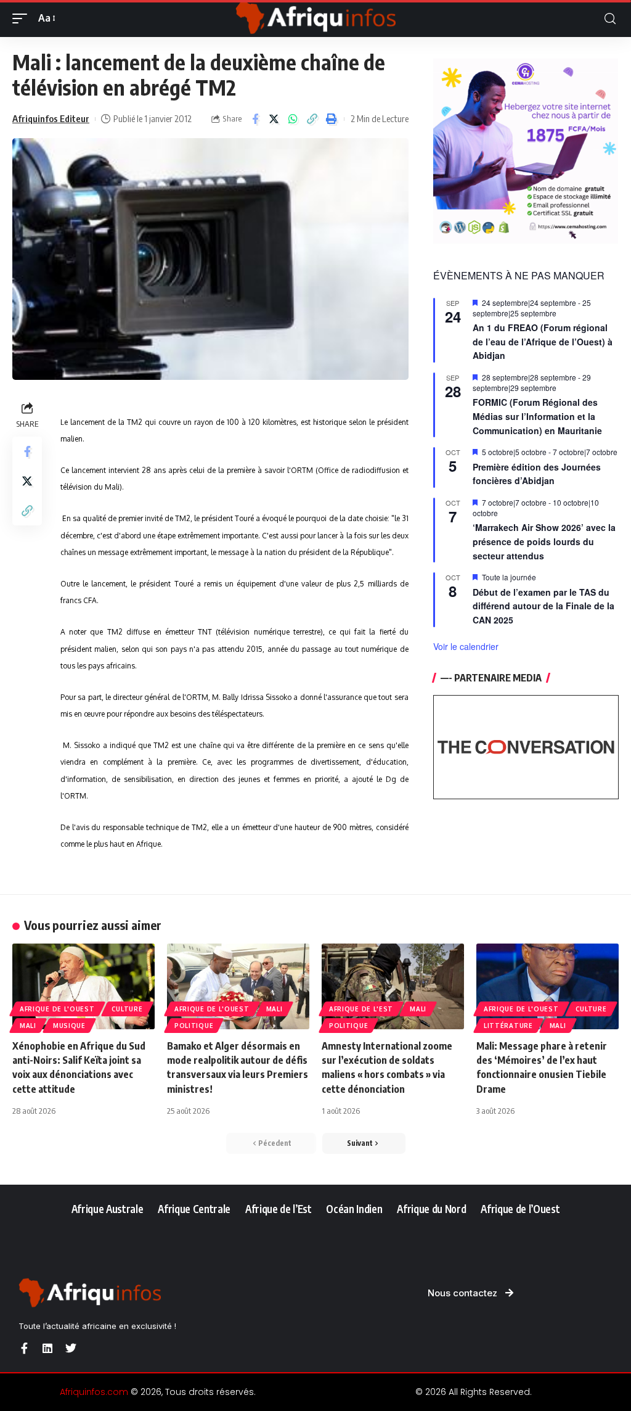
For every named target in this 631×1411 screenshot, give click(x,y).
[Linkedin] (47, 1348)
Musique (69, 1025)
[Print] (331, 119)
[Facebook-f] (24, 1348)
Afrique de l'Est (361, 1009)
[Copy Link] (312, 119)
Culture (127, 1009)
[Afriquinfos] (315, 18)
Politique (193, 1025)
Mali (28, 1025)
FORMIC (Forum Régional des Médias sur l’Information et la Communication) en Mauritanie (537, 416)
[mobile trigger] (22, 18)
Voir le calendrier (466, 646)
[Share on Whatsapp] (293, 119)
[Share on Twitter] (274, 119)
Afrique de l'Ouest (57, 1009)
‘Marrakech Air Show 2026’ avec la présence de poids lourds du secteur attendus (544, 541)
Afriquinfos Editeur (50, 118)
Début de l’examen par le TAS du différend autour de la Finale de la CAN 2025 (543, 606)
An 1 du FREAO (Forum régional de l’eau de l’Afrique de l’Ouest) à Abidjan (543, 341)
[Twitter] (70, 1348)
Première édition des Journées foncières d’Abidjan (537, 474)
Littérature (508, 1025)
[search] (610, 18)
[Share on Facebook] (255, 119)
